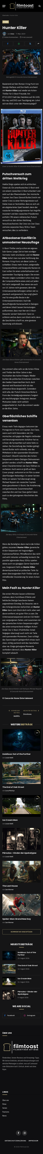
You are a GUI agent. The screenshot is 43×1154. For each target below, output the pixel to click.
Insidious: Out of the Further (16, 754)
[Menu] (3, 6)
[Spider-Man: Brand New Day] (21, 905)
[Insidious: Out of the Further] (21, 740)
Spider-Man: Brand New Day (16, 919)
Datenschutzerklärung (15, 1141)
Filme (5, 22)
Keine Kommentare (11, 37)
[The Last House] (21, 872)
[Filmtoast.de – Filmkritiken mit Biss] (22, 6)
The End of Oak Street (13, 787)
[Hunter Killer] (21, 62)
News (4, 1116)
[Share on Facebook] (7, 43)
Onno (12, 34)
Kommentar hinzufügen (21, 932)
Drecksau (27, 714)
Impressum (33, 1141)
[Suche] (39, 6)
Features (5, 1112)
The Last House (10, 886)
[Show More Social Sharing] (38, 43)
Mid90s (17, 716)
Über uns (5, 1100)
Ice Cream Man (10, 820)
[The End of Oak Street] (21, 773)
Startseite (5, 15)
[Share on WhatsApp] (19, 43)
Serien (4, 1108)
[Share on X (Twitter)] (30, 43)
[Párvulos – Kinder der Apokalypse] (21, 839)
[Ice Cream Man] (21, 806)
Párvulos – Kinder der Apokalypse (19, 853)
